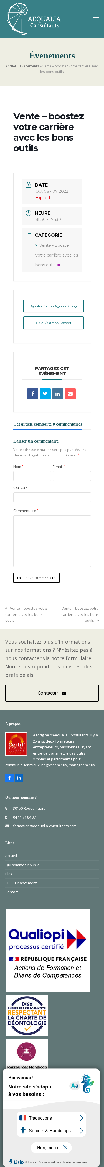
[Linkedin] (57, 393)
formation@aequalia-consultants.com (45, 825)
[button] (96, 18)
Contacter (48, 693)
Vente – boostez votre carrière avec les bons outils (26, 614)
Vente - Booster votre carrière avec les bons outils (56, 255)
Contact (11, 891)
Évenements (29, 66)
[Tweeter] (45, 393)
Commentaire (25, 510)
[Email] (70, 393)
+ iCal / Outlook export (53, 323)
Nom (18, 466)
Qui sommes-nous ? (22, 864)
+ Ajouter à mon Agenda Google (53, 306)
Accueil (11, 66)
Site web (20, 487)
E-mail (59, 466)
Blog (8, 873)
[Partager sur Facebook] (32, 393)
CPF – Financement (21, 882)
